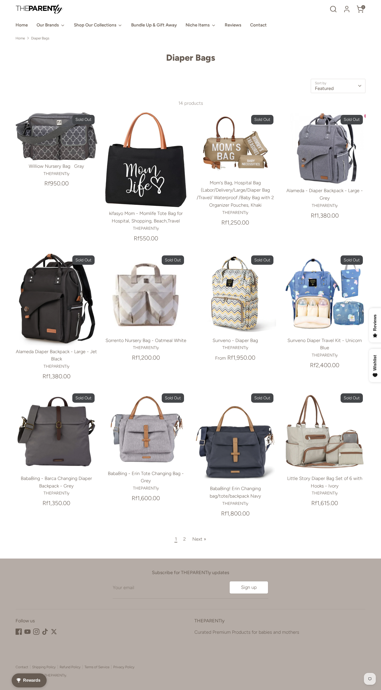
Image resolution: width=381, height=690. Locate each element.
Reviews (233, 24)
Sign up (249, 587)
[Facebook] (19, 632)
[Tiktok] (45, 632)
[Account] (347, 9)
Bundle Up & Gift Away (154, 24)
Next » (199, 539)
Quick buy (56, 151)
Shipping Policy (44, 667)
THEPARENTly (55, 675)
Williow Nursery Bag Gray (56, 166)
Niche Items (198, 24)
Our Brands (48, 24)
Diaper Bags (40, 38)
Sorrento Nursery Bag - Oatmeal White (145, 340)
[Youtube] (27, 632)
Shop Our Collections (95, 24)
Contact (258, 24)
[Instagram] (36, 632)
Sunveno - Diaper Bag (235, 340)
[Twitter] (54, 632)
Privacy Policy (124, 667)
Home (22, 24)
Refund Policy (70, 667)
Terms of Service (96, 667)
